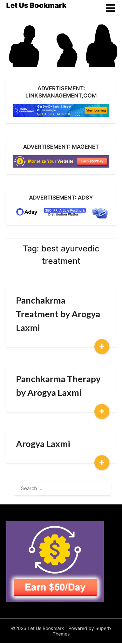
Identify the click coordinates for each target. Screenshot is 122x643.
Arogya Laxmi (43, 443)
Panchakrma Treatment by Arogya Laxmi (58, 314)
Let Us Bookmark (36, 5)
